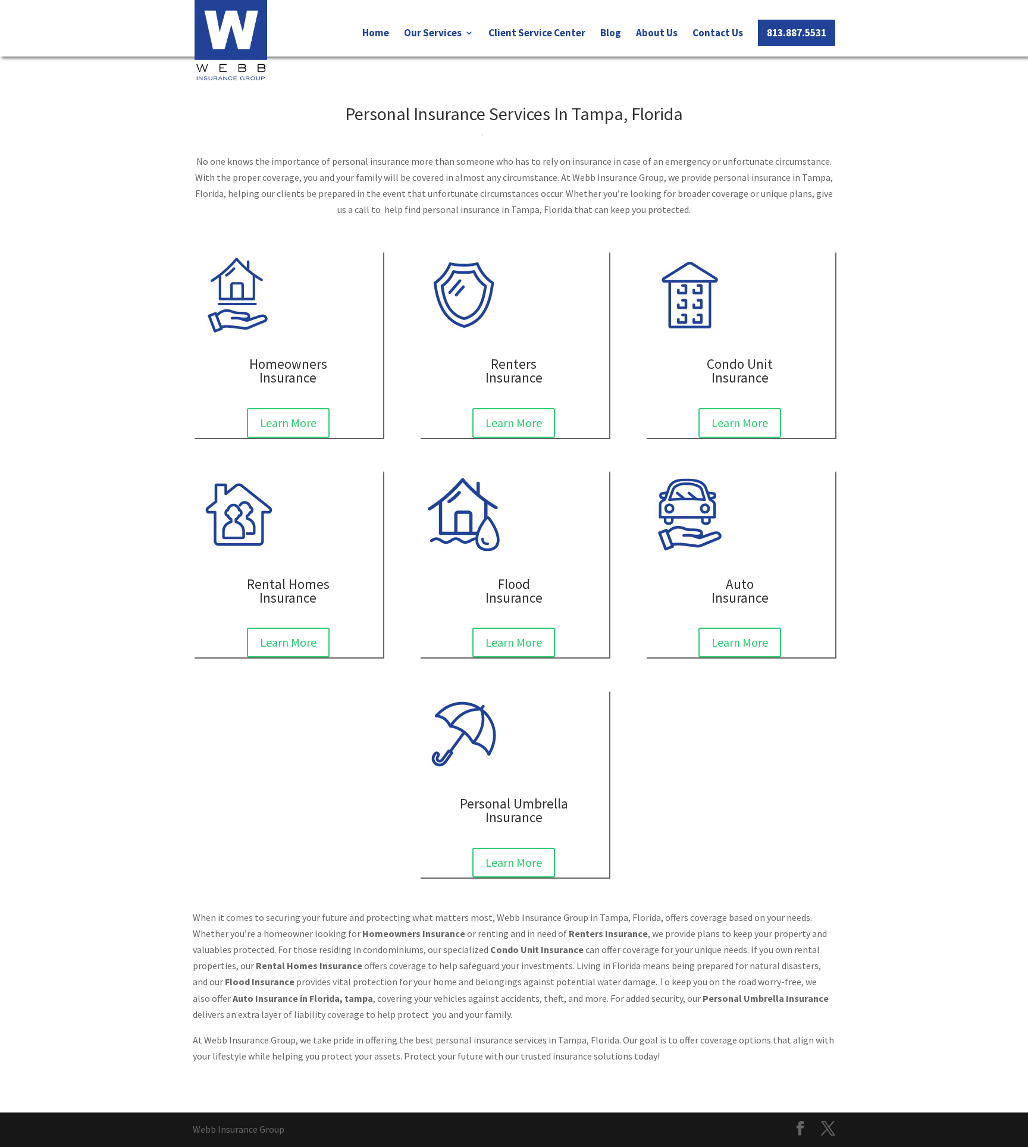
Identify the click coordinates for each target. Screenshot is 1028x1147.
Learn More (288, 422)
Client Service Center (536, 34)
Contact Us (717, 34)
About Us (657, 34)
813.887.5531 (796, 32)
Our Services (433, 34)
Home (375, 34)
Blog (610, 34)
